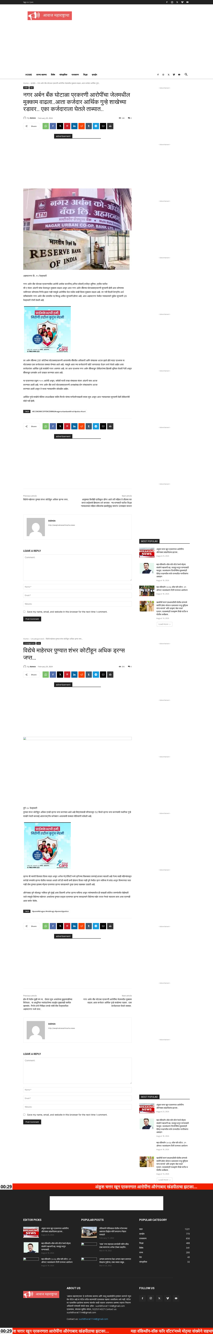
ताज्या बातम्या (41, 74)
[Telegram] (96, 126)
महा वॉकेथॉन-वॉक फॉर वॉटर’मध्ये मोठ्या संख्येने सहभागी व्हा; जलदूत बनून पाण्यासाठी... (56, 1246)
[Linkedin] (74, 126)
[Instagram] (172, 2)
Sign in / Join (28, 2)
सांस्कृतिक (63, 74)
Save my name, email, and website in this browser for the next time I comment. (67, 611)
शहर (31, 88)
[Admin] (25, 118)
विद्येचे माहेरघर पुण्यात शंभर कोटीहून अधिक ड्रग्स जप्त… (46, 499)
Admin (33, 118)
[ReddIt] (81, 126)
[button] (186, 74)
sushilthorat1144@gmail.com (93, 1318)
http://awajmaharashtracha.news (61, 525)
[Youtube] (187, 2)
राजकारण (75, 74)
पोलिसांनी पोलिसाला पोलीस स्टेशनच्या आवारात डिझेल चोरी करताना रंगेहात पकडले (113, 1231)
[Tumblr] (89, 126)
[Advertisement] (133, 16)
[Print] (110, 126)
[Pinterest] (67, 126)
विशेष (53, 74)
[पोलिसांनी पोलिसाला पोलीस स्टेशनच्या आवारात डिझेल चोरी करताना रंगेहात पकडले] (89, 1232)
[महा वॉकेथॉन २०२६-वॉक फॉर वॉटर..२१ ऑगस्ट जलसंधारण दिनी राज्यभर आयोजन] (146, 591)
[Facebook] (167, 2)
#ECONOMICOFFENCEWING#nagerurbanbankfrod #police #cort (59, 411)
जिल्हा (85, 74)
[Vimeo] (182, 2)
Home (28, 74)
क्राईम (94, 74)
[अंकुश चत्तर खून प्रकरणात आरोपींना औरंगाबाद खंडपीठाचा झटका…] (146, 553)
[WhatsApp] (46, 126)
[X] (177, 2)
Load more (163, 624)
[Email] (103, 126)
